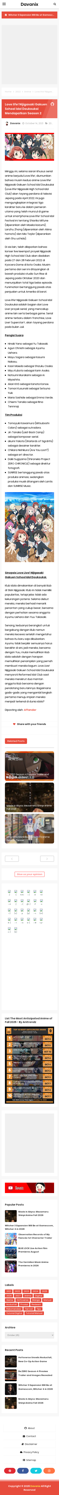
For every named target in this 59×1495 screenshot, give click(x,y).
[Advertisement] (29, 54)
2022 (52, 123)
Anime (27, 1295)
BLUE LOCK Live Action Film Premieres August (32, 1250)
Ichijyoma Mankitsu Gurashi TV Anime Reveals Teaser (28, 838)
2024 (35, 1291)
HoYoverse (23, 1300)
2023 (26, 1291)
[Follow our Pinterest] (10, 1471)
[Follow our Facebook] (23, 1471)
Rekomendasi (13, 1308)
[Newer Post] (12, 859)
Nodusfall (11, 1304)
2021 (8, 1291)
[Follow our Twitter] (36, 1471)
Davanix (35, 1486)
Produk (24, 1304)
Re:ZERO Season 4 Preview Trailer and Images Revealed (28, 776)
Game (9, 1300)
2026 (9, 1295)
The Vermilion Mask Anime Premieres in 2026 (33, 1264)
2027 (18, 1295)
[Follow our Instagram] (49, 1471)
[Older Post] (47, 859)
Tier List (29, 1308)
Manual (47, 1300)
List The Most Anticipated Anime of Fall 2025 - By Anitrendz (28, 1020)
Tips (39, 1308)
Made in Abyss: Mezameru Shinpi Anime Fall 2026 (29, 807)
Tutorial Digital (14, 1313)
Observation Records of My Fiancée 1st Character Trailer (35, 1236)
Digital (38, 1295)
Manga (36, 1300)
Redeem (36, 1304)
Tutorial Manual (34, 1313)
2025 (44, 1291)
